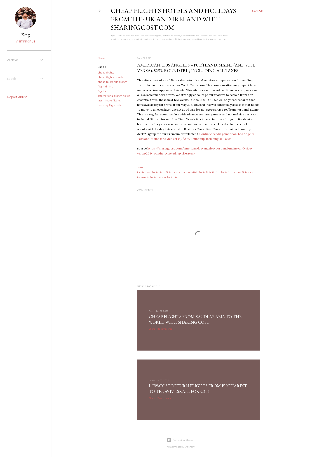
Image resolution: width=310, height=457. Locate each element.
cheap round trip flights (112, 82)
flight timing (105, 86)
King (25, 34)
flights (102, 91)
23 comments (165, 328)
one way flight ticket (111, 105)
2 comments (164, 398)
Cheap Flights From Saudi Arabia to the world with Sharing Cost (195, 319)
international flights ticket (114, 95)
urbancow (190, 446)
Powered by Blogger (183, 440)
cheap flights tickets (110, 77)
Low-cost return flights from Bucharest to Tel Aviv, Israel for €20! (198, 388)
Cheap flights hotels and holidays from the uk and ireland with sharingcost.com (173, 19)
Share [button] (101, 58)
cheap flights (106, 72)
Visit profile (25, 41)
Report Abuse (17, 97)
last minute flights (109, 100)
